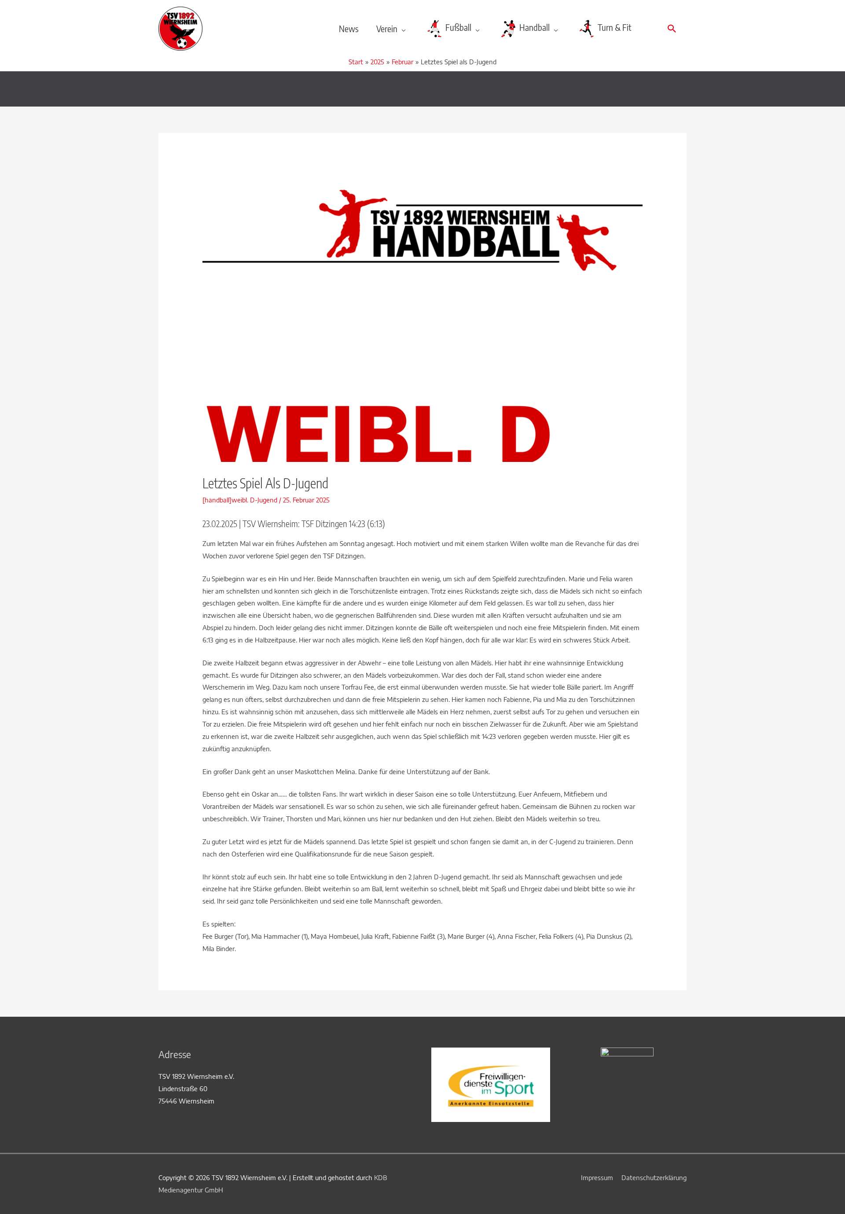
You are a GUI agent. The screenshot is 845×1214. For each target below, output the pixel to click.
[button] (672, 28)
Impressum (597, 1177)
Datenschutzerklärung (654, 1177)
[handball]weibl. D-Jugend (239, 500)
